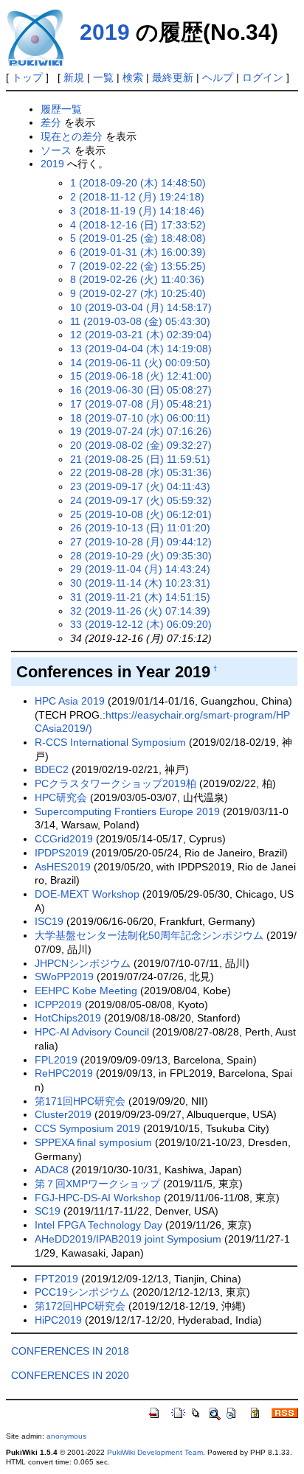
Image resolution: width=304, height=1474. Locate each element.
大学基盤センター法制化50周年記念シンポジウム (149, 935)
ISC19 (49, 921)
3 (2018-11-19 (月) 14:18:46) (137, 211)
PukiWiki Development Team (155, 1452)
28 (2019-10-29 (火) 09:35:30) (141, 556)
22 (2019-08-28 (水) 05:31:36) (141, 472)
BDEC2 (52, 769)
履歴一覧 (61, 109)
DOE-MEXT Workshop (87, 894)
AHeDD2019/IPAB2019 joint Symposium (128, 1239)
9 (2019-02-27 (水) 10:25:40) (138, 293)
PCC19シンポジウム (82, 1292)
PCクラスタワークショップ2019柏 (115, 783)
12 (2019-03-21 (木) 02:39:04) (141, 334)
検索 (132, 77)
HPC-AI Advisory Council (92, 1032)
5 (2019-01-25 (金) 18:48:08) (138, 238)
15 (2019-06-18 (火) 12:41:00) (141, 376)
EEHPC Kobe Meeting (86, 990)
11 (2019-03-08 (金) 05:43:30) (140, 321)
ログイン (262, 77)
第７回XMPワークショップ (97, 1184)
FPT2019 (56, 1279)
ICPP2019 (58, 1004)
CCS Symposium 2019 (87, 1128)
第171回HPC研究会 (80, 1101)
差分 (51, 122)
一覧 (103, 77)
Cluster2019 (63, 1114)
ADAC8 (52, 1170)
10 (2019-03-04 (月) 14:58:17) (141, 307)
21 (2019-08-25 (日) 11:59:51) (140, 459)
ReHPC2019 (64, 1073)
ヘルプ (217, 77)
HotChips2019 (68, 1018)
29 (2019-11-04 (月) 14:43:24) (140, 569)
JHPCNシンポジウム (83, 963)
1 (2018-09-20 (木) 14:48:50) (138, 183)
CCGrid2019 (64, 839)
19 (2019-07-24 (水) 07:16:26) (141, 431)
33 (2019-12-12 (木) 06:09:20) (141, 624)
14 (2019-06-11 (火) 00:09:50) (140, 362)
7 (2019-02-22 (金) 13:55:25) (138, 266)
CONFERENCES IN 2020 (70, 1375)
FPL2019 (56, 1060)
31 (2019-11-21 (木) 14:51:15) (140, 597)
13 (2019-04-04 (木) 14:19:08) (141, 348)
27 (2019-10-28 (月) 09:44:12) (141, 542)
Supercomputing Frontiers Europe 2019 (127, 811)
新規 (73, 77)
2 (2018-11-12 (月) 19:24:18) (137, 197)
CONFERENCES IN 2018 (70, 1351)
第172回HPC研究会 (80, 1306)
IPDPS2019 (62, 853)
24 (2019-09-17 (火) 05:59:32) (141, 500)
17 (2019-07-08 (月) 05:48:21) (141, 404)
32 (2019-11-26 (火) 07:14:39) (140, 611)
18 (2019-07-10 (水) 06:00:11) (140, 418)
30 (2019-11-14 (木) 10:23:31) (140, 583)
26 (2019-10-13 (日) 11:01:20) (140, 528)
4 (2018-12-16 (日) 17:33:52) (138, 225)
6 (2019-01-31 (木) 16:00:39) (138, 252)
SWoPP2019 (64, 976)
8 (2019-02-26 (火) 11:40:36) (137, 279)
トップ (27, 77)
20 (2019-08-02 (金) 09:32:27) (141, 445)
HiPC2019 (58, 1320)
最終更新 (172, 77)
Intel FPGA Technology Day (98, 1225)
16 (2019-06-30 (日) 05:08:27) (141, 390)
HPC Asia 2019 (70, 701)
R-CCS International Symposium (110, 742)
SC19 (48, 1211)
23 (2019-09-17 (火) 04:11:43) (140, 486)
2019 (105, 32)
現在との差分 (72, 136)
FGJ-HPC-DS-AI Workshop (98, 1198)
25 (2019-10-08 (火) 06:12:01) (141, 514)
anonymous (66, 1436)
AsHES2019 (63, 867)
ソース (56, 150)
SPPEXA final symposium (93, 1142)
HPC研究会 (61, 797)
